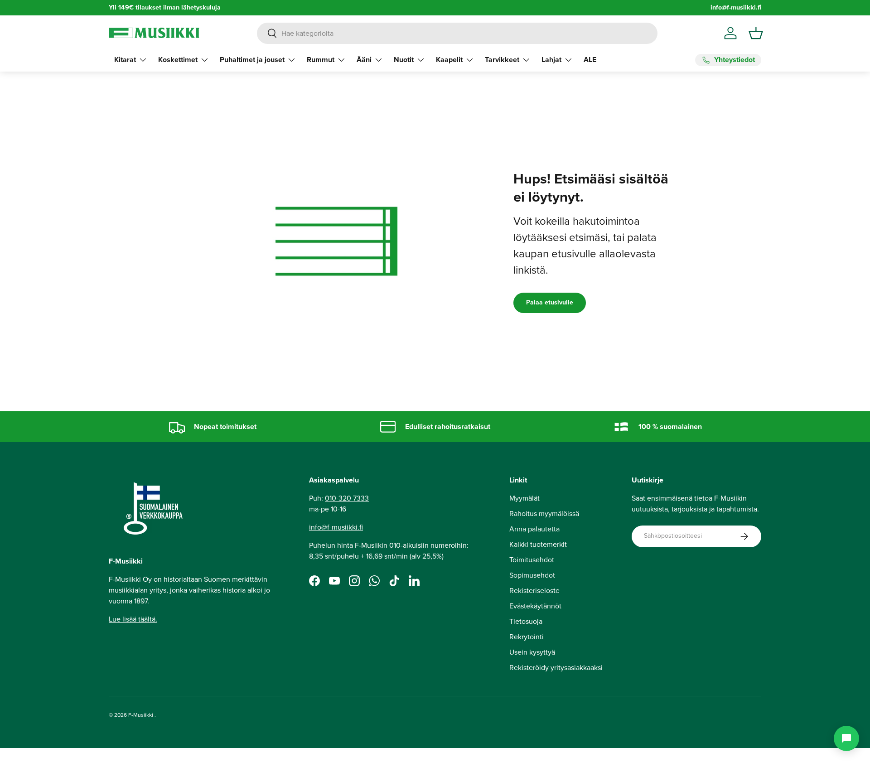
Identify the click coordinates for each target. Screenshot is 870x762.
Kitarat (125, 59)
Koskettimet (178, 59)
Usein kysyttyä (532, 652)
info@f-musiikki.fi (735, 7)
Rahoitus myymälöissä (544, 513)
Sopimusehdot (532, 575)
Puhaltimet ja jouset (252, 59)
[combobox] (457, 33)
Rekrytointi (526, 637)
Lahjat (551, 59)
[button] (756, 33)
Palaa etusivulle (549, 302)
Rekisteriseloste (534, 590)
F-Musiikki (140, 715)
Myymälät (524, 498)
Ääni (364, 59)
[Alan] (846, 738)
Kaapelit (449, 59)
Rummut (320, 59)
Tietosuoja (525, 621)
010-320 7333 (347, 498)
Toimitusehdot (531, 560)
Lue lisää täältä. (133, 619)
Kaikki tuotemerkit (538, 544)
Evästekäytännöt (535, 606)
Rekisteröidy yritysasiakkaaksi (556, 667)
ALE (590, 59)
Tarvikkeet (502, 59)
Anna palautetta (534, 529)
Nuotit (404, 59)
